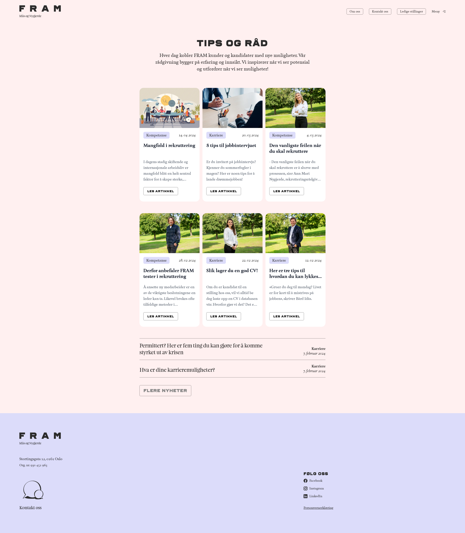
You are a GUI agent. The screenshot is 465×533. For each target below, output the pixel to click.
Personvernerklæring (318, 508)
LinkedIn (315, 496)
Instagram (316, 488)
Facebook (315, 481)
